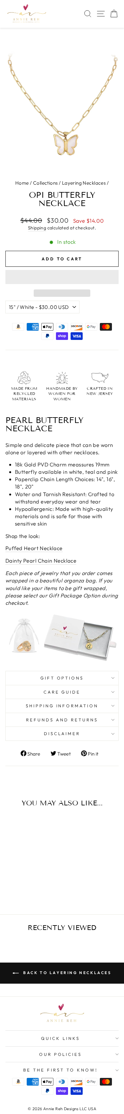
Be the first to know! (60, 1069)
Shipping (37, 228)
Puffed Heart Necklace (34, 548)
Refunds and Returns (62, 719)
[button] (62, 277)
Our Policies (60, 1054)
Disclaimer (62, 733)
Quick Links (60, 1038)
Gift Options (62, 677)
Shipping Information (62, 705)
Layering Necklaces (84, 183)
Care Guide (62, 692)
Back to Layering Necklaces (66, 972)
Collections (45, 183)
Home (22, 183)
